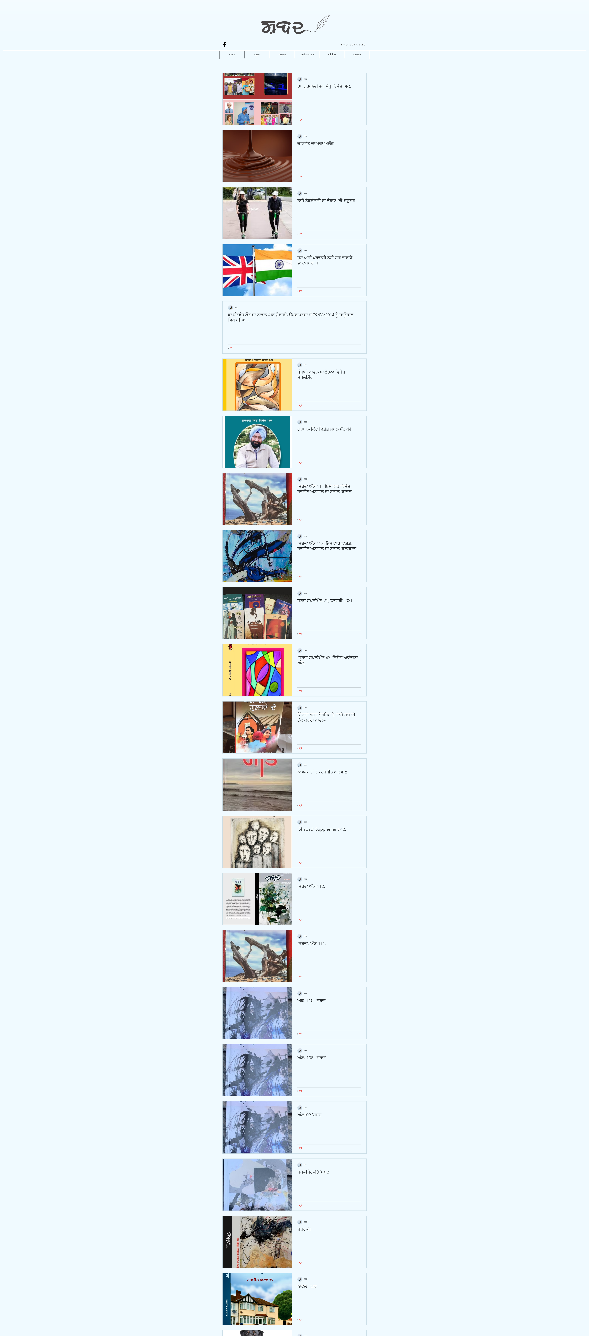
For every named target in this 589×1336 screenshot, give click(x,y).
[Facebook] (224, 44)
